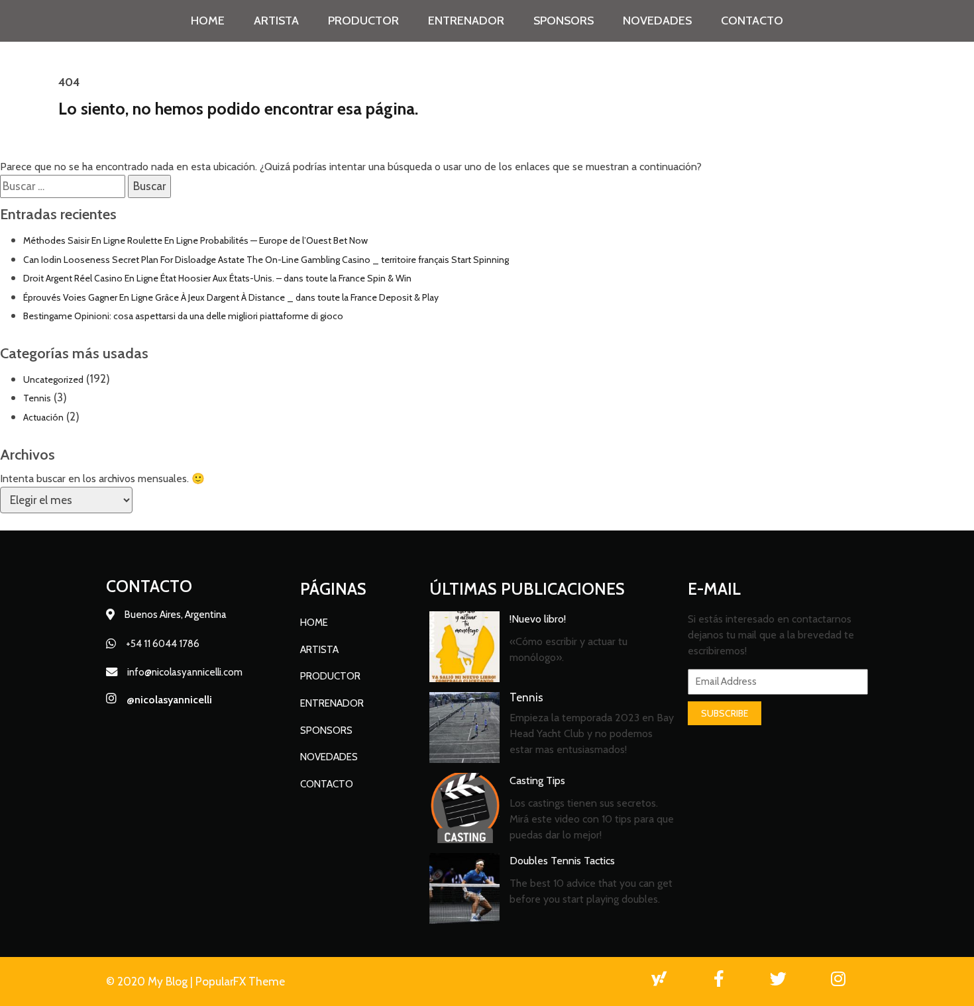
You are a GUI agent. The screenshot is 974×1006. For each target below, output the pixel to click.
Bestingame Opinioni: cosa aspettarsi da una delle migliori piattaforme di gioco (183, 316)
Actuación (43, 417)
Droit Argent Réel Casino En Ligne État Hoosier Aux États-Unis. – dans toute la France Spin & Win (217, 278)
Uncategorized (53, 379)
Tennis (37, 398)
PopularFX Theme (240, 981)
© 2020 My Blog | (150, 981)
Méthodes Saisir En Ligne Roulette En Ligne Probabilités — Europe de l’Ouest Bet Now (195, 240)
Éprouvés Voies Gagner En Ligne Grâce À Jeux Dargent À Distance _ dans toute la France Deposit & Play (231, 297)
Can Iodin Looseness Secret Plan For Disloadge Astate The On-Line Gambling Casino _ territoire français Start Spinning (266, 260)
